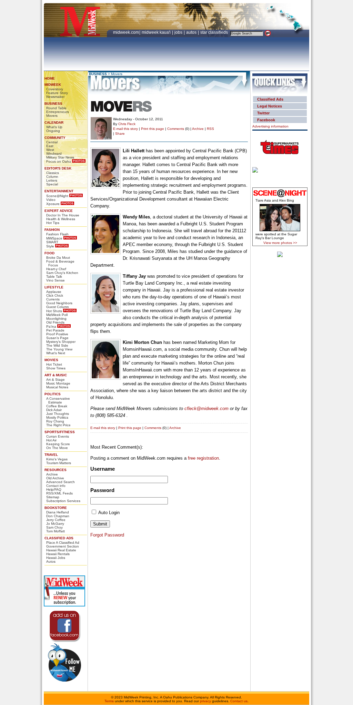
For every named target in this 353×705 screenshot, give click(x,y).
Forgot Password (107, 535)
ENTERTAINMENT (58, 191)
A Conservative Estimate (58, 400)
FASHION (52, 230)
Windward (54, 153)
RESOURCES (55, 470)
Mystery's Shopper (60, 342)
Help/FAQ (53, 489)
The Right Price (58, 425)
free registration (203, 458)
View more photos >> (280, 243)
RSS (210, 129)
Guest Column (57, 307)
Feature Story (57, 93)
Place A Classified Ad (62, 542)
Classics (52, 173)
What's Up (54, 127)
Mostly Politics (57, 417)
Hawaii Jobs (55, 558)
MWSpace (54, 238)
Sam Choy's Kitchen (62, 273)
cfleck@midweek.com (206, 408)
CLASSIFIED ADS (58, 538)
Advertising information (270, 126)
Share (120, 133)
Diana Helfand (57, 512)
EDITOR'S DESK (57, 168)
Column (52, 176)
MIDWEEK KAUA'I (156, 32)
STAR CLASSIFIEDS (214, 32)
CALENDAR (53, 122)
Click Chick (54, 295)
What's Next (55, 353)
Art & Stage (55, 379)
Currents (53, 299)
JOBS (178, 32)
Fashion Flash (57, 234)
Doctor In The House (62, 215)
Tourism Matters (58, 463)
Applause (53, 292)
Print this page (152, 129)
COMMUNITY (54, 138)
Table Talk (54, 276)
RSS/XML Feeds (59, 493)
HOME (49, 78)
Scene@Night (57, 196)
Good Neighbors (59, 303)
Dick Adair (54, 410)
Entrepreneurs (57, 112)
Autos (51, 561)
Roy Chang (55, 421)
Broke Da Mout (58, 257)
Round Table (56, 108)
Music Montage (58, 383)
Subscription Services (63, 501)
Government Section (62, 546)
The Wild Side (57, 345)
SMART (52, 242)
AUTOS (192, 32)
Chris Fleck (126, 124)
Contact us (239, 701)
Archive (52, 474)
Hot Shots (54, 311)
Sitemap (52, 497)
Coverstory (54, 89)
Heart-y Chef (56, 269)
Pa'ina (51, 326)
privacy (205, 701)
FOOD (49, 253)
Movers (52, 116)
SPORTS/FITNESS (59, 432)
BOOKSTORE (55, 508)
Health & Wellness (60, 219)
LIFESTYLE (53, 287)
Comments (175, 129)
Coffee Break (56, 406)
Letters (51, 180)
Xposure (53, 204)
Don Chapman (57, 516)
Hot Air (51, 440)
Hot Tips (52, 223)
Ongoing (53, 131)
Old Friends (55, 322)
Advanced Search (60, 482)
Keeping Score (58, 444)
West (50, 150)
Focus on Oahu (58, 161)
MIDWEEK (52, 84)
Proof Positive (57, 334)
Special (52, 184)
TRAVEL (51, 455)
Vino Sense (55, 280)
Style (50, 246)
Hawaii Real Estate (61, 550)
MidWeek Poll (57, 315)
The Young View (59, 349)
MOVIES (51, 360)
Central (52, 142)
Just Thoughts (57, 414)
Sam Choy (54, 527)
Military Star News (60, 157)
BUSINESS (53, 103)
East (49, 146)
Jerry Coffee (55, 520)
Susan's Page (57, 338)
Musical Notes (57, 387)
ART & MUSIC (55, 375)
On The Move (57, 448)
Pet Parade (55, 330)
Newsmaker (55, 97)
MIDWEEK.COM (126, 32)
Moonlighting (56, 318)
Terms (109, 701)
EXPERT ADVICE (58, 211)
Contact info (55, 486)
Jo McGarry (55, 523)
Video (51, 200)
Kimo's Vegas (57, 459)
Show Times (55, 368)
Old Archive (55, 478)
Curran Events (57, 436)
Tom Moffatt (55, 531)
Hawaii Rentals (58, 554)
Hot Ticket (54, 364)
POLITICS (52, 394)
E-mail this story (125, 129)
